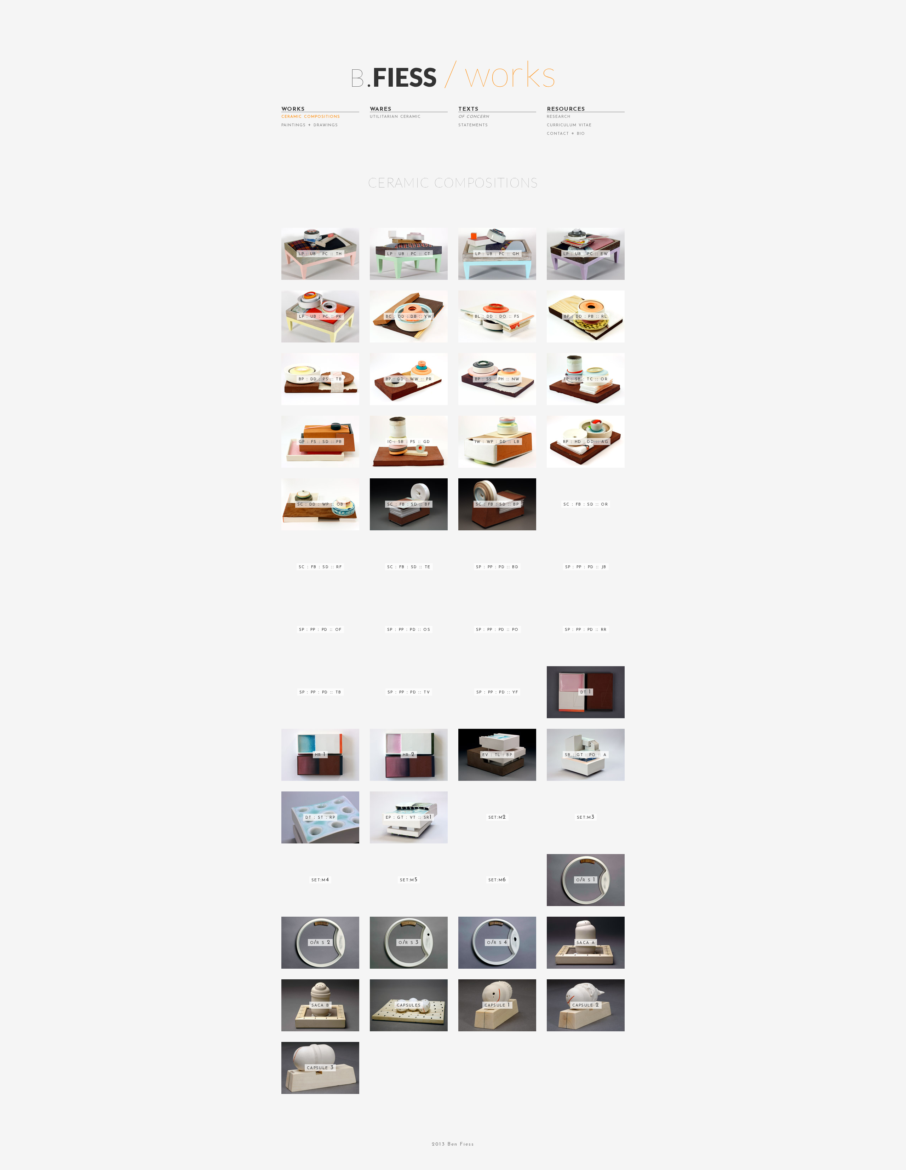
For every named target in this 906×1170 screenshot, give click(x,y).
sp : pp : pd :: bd (497, 567)
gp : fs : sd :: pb (320, 441)
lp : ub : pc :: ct (409, 254)
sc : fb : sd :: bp (497, 504)
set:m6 (497, 880)
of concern (473, 116)
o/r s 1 (585, 880)
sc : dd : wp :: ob (320, 504)
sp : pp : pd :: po (497, 629)
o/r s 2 (320, 942)
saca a (586, 942)
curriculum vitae (569, 125)
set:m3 (586, 817)
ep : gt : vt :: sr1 (409, 817)
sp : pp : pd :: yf (497, 692)
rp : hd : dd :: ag (585, 441)
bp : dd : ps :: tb (320, 379)
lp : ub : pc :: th (320, 254)
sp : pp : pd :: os (408, 629)
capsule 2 (586, 1005)
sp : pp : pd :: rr (586, 629)
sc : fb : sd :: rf (320, 567)
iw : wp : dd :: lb (497, 441)
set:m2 (497, 817)
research (558, 116)
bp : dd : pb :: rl (585, 316)
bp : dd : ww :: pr (409, 379)
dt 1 (585, 692)
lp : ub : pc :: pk (320, 316)
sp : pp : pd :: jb (586, 567)
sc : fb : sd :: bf (408, 504)
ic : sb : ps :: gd (409, 441)
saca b (320, 1005)
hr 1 (320, 754)
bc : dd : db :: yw (409, 316)
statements (473, 125)
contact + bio (566, 133)
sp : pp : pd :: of (320, 629)
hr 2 (409, 754)
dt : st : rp (320, 817)
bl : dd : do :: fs (497, 316)
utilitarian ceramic (395, 116)
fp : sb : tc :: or (586, 379)
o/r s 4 (497, 942)
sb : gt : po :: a (586, 754)
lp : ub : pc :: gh (497, 254)
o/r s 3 (408, 942)
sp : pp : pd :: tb (320, 692)
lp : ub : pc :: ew (585, 254)
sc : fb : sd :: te (409, 567)
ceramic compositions (310, 116)
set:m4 (320, 880)
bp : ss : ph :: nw (497, 379)
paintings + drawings (309, 125)
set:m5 (409, 880)
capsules (409, 1005)
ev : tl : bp (497, 754)
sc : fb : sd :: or (585, 504)
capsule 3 (320, 1068)
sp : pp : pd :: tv (409, 692)
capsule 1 (497, 1005)
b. (393, 72)
